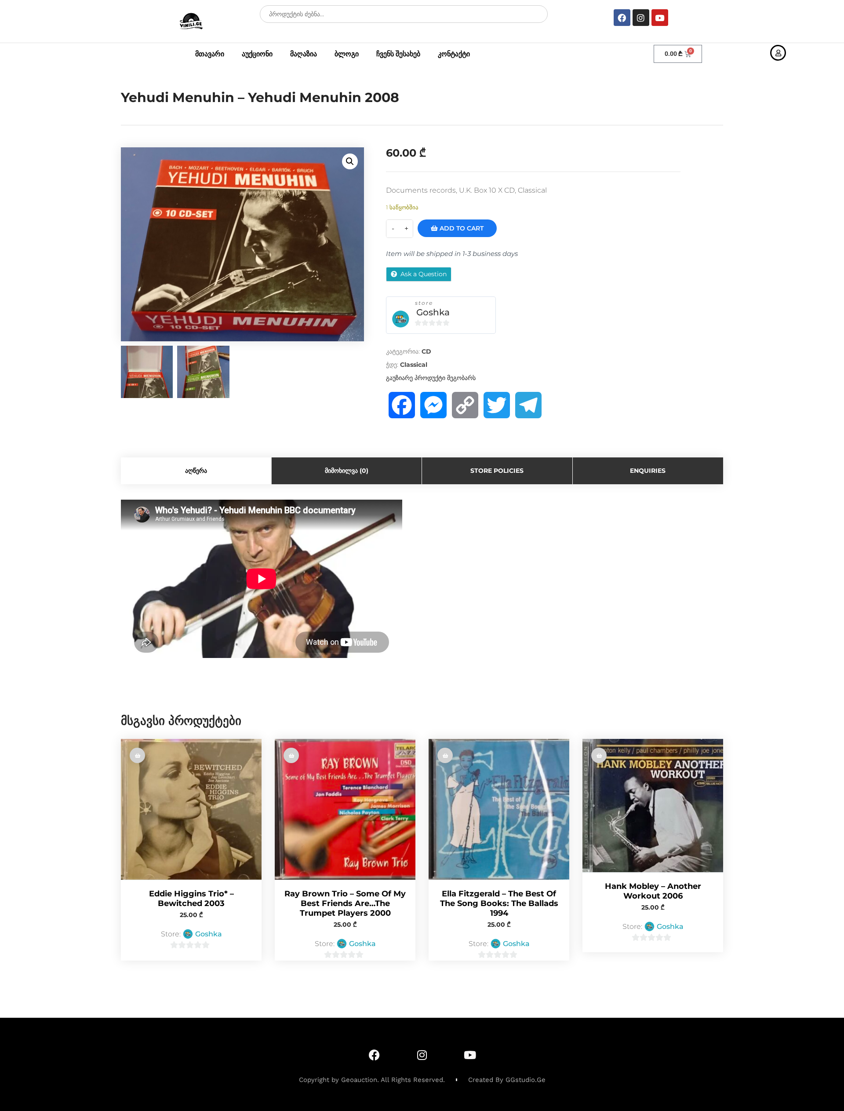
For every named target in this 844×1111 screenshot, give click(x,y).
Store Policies (497, 471)
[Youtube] (659, 17)
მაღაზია (303, 54)
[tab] (196, 470)
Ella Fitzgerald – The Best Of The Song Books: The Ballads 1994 (499, 903)
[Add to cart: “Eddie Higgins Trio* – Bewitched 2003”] (137, 755)
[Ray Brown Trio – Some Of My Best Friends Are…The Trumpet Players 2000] (345, 809)
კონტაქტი (454, 54)
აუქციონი (257, 54)
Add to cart (461, 228)
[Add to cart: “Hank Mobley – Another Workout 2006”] (599, 755)
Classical (413, 365)
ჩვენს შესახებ (398, 54)
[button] (350, 161)
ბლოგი (347, 54)
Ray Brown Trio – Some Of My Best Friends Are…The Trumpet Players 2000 (345, 903)
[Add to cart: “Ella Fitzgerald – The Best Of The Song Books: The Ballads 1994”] (445, 755)
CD (426, 351)
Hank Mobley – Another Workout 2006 (653, 891)
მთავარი (209, 54)
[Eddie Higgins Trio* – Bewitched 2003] (191, 809)
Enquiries (648, 471)
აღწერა (196, 471)
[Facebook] (622, 17)
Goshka (433, 312)
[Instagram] (641, 17)
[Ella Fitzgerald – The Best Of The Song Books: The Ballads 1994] (499, 809)
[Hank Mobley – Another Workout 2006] (652, 805)
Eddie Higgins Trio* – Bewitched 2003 (191, 898)
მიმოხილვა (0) (346, 471)
